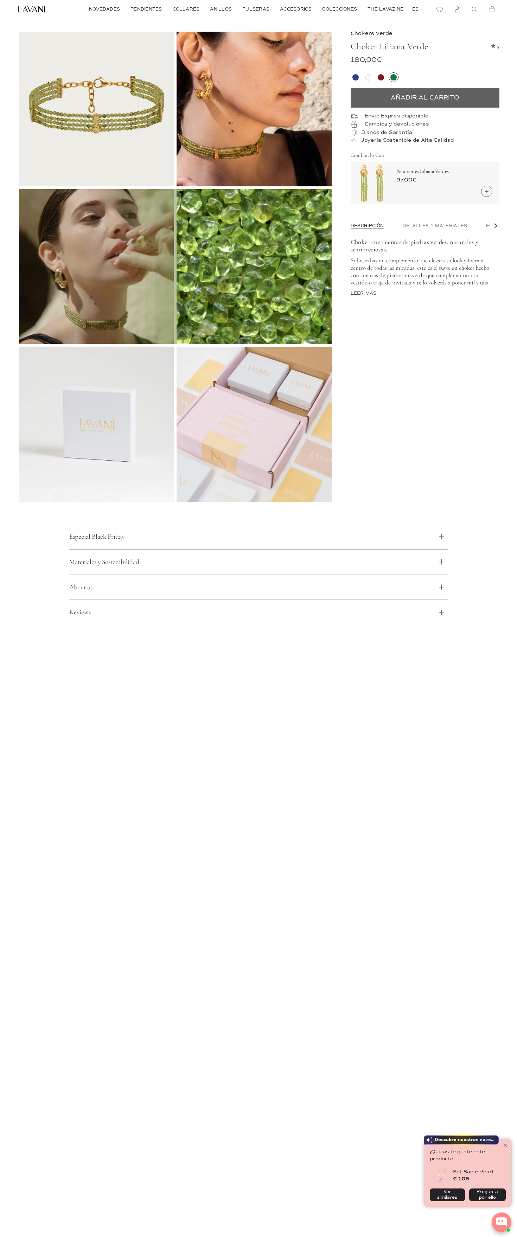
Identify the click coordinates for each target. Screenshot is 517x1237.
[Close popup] (505, 1145)
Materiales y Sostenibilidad (104, 562)
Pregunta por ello (487, 1194)
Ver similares (447, 1194)
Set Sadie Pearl (473, 1172)
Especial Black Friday (97, 536)
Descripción (367, 226)
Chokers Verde (371, 33)
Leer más (364, 293)
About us (80, 587)
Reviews (80, 612)
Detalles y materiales (435, 226)
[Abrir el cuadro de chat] (501, 1222)
